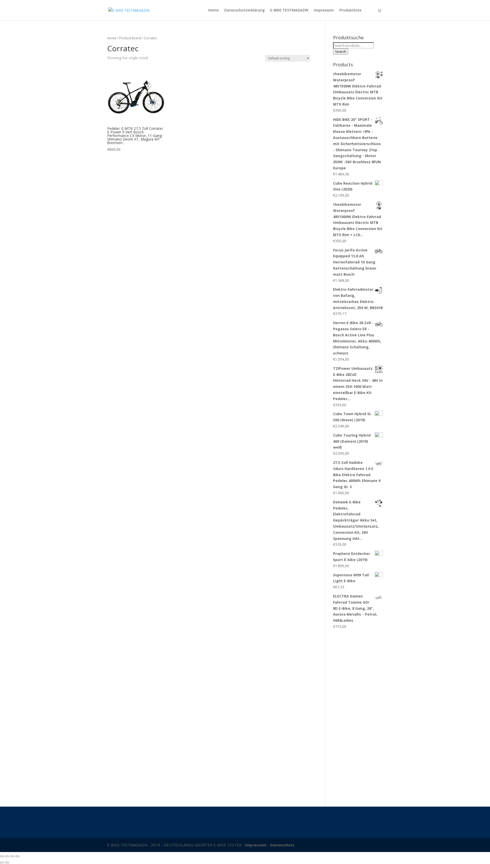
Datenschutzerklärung (244, 10)
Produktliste (350, 10)
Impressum (324, 10)
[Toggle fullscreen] (12, 856)
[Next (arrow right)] (7, 862)
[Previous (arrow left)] (2, 862)
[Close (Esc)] (2, 856)
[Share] (7, 856)
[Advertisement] (358, 715)
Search (340, 51)
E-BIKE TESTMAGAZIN (289, 10)
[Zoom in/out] (17, 856)
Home (213, 10)
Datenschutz (282, 844)
